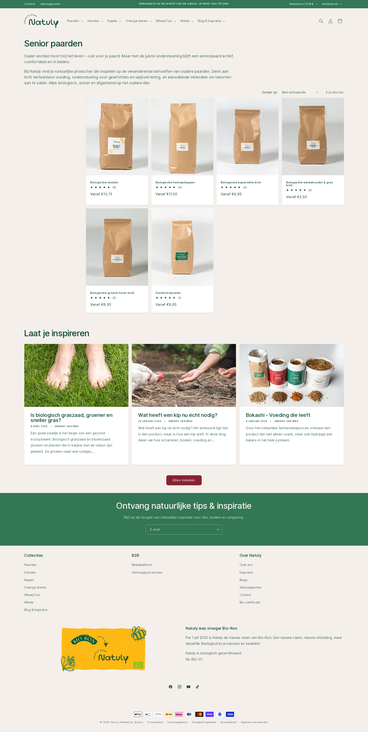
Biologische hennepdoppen (175, 182)
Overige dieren (35, 587)
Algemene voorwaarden (254, 722)
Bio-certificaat (250, 602)
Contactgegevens (177, 722)
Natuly (115, 722)
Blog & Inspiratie (35, 610)
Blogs (243, 580)
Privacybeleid (155, 722)
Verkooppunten (50, 4)
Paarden (30, 565)
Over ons (246, 565)
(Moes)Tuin (32, 595)
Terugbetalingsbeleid (204, 722)
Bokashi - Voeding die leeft (278, 414)
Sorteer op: (269, 92)
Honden (30, 572)
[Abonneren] (217, 530)
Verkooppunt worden (147, 572)
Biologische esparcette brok (241, 182)
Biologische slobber (104, 182)
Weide (28, 602)
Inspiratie (246, 572)
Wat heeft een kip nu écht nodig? (177, 414)
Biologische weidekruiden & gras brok (309, 184)
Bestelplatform (142, 565)
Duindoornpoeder (168, 292)
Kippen (29, 580)
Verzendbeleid (228, 722)
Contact (29, 4)
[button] (74, 20)
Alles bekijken (184, 480)
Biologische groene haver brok (112, 292)
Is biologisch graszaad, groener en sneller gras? (71, 417)
